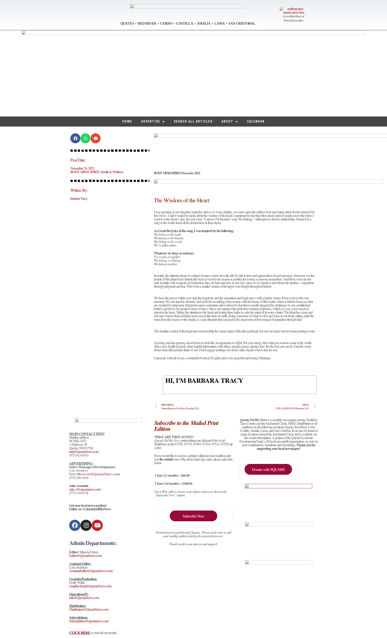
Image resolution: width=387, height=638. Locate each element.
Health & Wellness (112, 171)
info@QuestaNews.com (84, 451)
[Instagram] (86, 525)
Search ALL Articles (193, 121)
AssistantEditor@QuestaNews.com (90, 570)
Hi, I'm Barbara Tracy (204, 380)
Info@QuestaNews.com (84, 597)
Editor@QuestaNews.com (85, 555)
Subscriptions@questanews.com (89, 621)
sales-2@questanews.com (85, 489)
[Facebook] (74, 525)
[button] (75, 138)
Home (127, 121)
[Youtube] (97, 525)
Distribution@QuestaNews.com (88, 609)
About (227, 121)
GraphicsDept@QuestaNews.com (90, 586)
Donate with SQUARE (268, 469)
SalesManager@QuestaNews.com (94, 474)
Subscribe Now (193, 516)
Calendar (256, 121)
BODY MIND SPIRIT (84, 171)
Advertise (150, 121)
